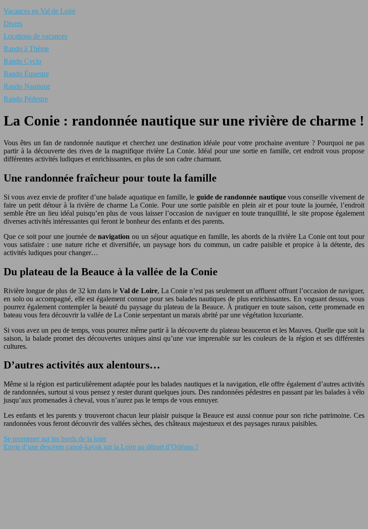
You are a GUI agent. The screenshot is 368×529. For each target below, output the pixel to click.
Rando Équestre (26, 74)
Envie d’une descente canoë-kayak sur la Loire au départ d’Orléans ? (101, 447)
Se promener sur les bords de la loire (55, 438)
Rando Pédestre (26, 99)
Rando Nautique (27, 86)
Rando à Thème (26, 48)
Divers (13, 23)
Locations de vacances (35, 36)
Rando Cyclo (22, 61)
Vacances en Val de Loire (39, 11)
